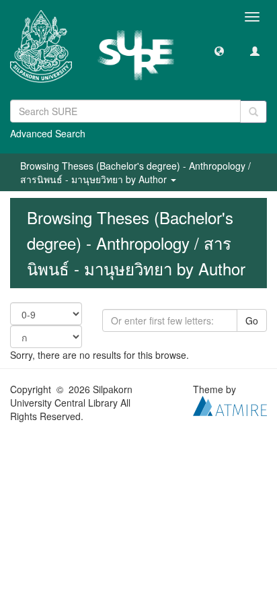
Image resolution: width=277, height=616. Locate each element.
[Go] (253, 111)
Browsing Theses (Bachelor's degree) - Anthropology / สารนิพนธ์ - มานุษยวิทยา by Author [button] (135, 172)
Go (251, 320)
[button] (219, 50)
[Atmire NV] (230, 404)
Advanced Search (47, 133)
